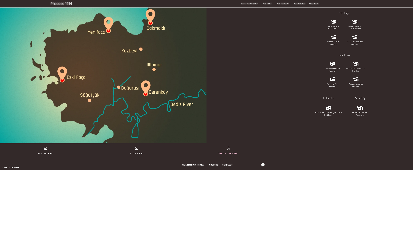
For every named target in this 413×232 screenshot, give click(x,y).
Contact (227, 165)
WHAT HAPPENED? (249, 4)
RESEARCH (313, 4)
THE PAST (267, 4)
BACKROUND (299, 4)
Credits (213, 165)
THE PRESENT (283, 4)
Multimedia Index (193, 165)
